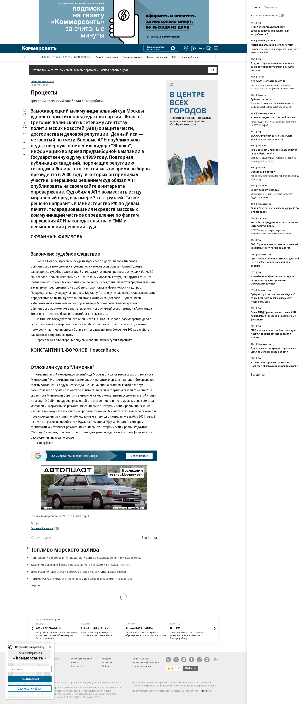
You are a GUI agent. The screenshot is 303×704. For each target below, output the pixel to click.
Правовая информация (145, 662)
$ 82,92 (45, 57)
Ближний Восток (190, 57)
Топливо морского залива (65, 549)
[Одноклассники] (191, 659)
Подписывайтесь (139, 456)
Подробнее (205, 690)
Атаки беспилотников (107, 57)
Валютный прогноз (157, 57)
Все (58, 619)
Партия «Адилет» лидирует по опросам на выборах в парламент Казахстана (82, 579)
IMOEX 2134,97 (81, 57)
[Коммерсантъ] (39, 48)
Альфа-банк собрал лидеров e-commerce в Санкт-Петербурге (97, 634)
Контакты (76, 666)
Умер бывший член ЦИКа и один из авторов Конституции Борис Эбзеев (78, 572)
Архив (74, 662)
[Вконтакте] (176, 659)
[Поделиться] (24, 142)
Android (106, 666)
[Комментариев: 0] (24, 118)
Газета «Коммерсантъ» (42, 81)
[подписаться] (57, 528)
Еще (33, 585)
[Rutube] (199, 659)
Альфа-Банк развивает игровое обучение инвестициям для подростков (145, 634)
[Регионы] (186, 48)
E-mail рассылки (141, 666)
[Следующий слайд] (214, 628)
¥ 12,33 (66, 57)
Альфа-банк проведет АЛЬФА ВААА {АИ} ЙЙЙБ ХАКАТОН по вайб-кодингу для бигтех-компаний (56, 635)
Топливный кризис (132, 57)
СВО (174, 57)
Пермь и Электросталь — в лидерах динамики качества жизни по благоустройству (188, 635)
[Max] (207, 659)
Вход (201, 48)
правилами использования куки (107, 70)
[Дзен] (183, 659)
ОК (212, 70)
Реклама (107, 658)
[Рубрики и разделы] (215, 48)
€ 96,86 (56, 57)
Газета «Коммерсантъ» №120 (48, 516)
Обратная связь (141, 658)
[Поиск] (208, 48)
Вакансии (107, 662)
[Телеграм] (168, 659)
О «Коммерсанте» (81, 658)
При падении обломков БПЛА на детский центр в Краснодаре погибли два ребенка (86, 558)
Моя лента (270, 7)
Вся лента (149, 537)
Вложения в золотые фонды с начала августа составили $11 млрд (80, 565)
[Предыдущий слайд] (32, 628)
